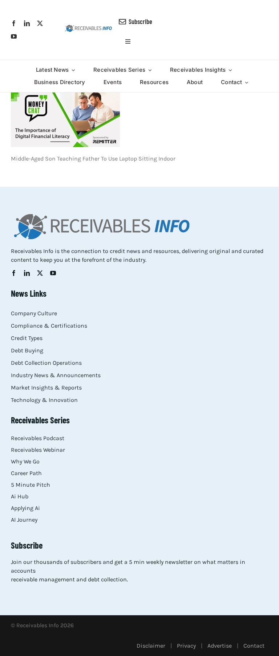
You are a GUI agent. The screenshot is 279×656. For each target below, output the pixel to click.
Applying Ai (25, 508)
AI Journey (24, 519)
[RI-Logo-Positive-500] (88, 27)
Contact (253, 645)
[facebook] (14, 23)
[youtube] (14, 36)
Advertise (219, 645)
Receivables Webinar (38, 449)
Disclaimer (151, 645)
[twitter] (40, 23)
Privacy (186, 645)
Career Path (26, 473)
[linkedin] (27, 23)
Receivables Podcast (37, 438)
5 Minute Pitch (30, 484)
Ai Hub (19, 496)
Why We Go (25, 461)
